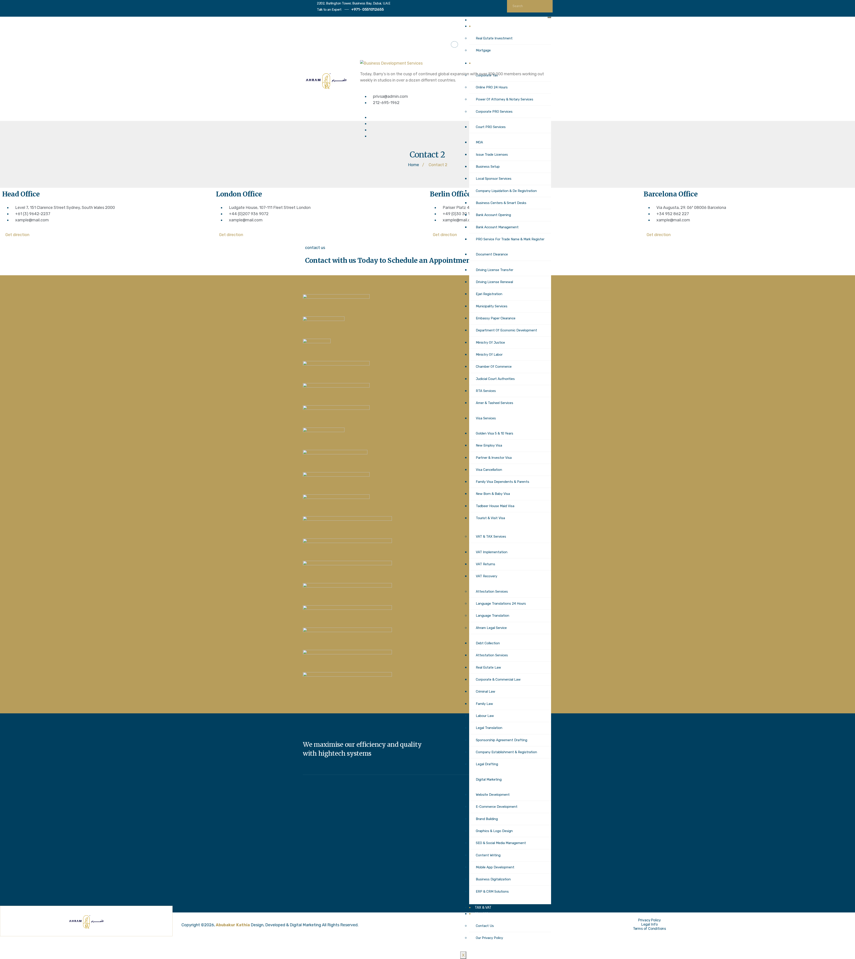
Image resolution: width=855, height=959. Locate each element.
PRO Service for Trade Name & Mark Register (510, 239)
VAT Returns (485, 564)
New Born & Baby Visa (493, 494)
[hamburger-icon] (549, 17)
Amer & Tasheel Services (494, 403)
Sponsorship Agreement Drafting (501, 740)
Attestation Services (492, 592)
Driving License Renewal (494, 282)
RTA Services (486, 391)
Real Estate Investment (494, 38)
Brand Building (487, 819)
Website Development (493, 795)
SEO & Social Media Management (501, 843)
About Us (482, 914)
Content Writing (488, 855)
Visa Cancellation (489, 470)
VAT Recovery (486, 576)
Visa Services (486, 418)
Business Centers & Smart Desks (501, 203)
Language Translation (492, 616)
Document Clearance (492, 254)
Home (479, 20)
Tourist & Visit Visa (490, 518)
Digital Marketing (489, 779)
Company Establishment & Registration (506, 752)
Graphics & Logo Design (494, 831)
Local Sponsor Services (493, 179)
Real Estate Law (488, 667)
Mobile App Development (495, 867)
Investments (485, 26)
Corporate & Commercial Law (498, 679)
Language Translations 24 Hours (501, 604)
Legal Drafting (487, 764)
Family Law (484, 704)
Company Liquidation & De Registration (506, 191)
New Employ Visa (489, 445)
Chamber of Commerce (494, 367)
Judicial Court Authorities (495, 379)
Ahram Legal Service (491, 628)
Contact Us (485, 926)
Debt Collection (488, 643)
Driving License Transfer (494, 270)
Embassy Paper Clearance (495, 318)
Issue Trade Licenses (492, 155)
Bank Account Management (497, 227)
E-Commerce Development (496, 807)
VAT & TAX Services (491, 537)
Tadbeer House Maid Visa (495, 506)
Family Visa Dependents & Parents (502, 482)
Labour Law (485, 716)
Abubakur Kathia (233, 924)
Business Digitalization (493, 879)
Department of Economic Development (506, 330)
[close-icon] (361, 53)
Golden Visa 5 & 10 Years (494, 433)
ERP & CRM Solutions (492, 892)
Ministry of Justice (490, 343)
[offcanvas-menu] (454, 44)
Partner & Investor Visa (494, 458)
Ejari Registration (489, 294)
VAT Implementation (491, 552)
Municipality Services (491, 306)
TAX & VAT (483, 907)
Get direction (17, 234)
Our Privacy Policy (489, 938)
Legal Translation (489, 728)
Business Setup (488, 167)
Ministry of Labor (489, 355)
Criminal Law (485, 692)
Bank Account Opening (493, 215)
